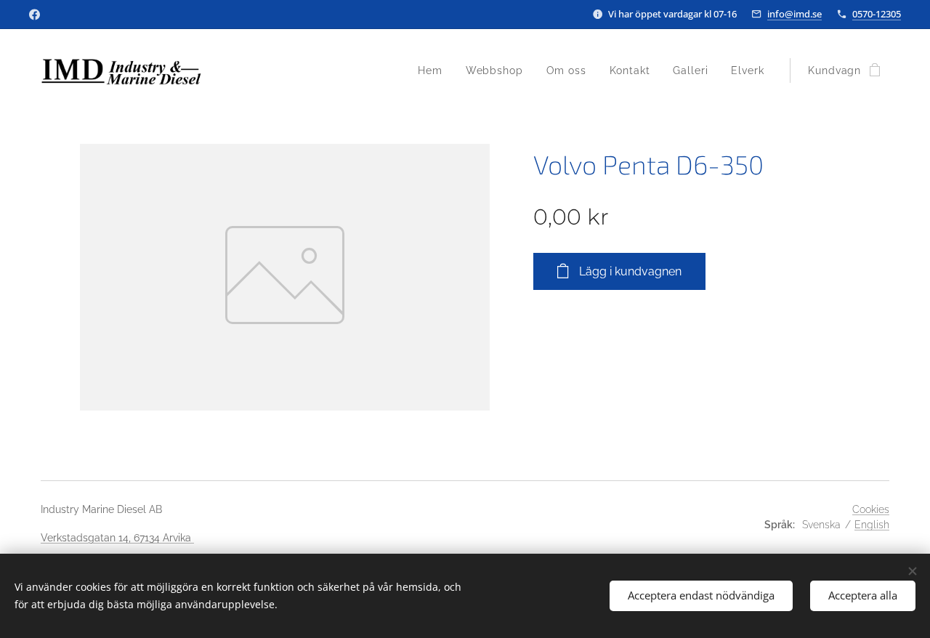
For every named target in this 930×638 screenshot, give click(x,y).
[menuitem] (434, 70)
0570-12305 (876, 13)
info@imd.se (794, 13)
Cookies (870, 509)
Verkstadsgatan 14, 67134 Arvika (117, 538)
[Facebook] (34, 14)
